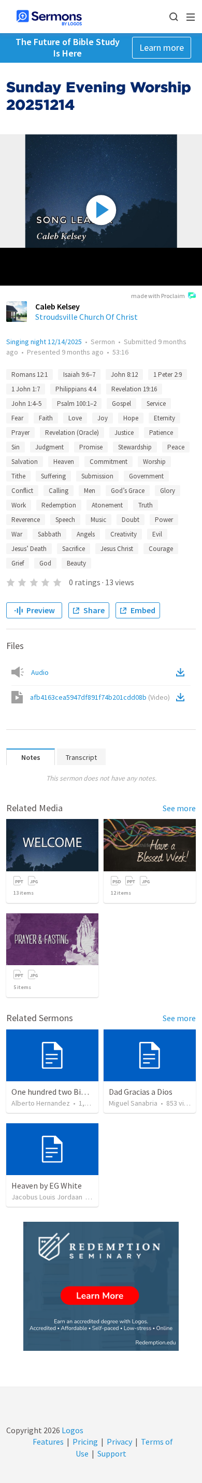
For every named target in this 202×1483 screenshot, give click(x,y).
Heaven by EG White (46, 1185)
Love (75, 418)
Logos (71, 1430)
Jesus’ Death (29, 548)
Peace (175, 447)
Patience (161, 432)
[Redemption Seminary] (101, 1286)
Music (98, 519)
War (16, 534)
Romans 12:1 (29, 374)
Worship (154, 461)
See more (179, 808)
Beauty (76, 563)
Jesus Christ (116, 548)
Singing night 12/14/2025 (44, 341)
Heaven (63, 461)
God (45, 563)
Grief (17, 563)
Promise (91, 447)
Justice (124, 432)
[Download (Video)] (182, 697)
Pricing (85, 1441)
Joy (102, 418)
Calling (58, 490)
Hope (130, 418)
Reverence (25, 519)
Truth (145, 505)
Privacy (119, 1441)
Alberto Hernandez (40, 1103)
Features (48, 1441)
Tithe (18, 476)
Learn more (161, 47)
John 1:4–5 (26, 403)
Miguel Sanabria (133, 1103)
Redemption (58, 505)
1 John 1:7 (25, 389)
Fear (17, 418)
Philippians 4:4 (75, 389)
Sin (15, 447)
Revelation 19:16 (134, 389)
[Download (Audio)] (182, 672)
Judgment (49, 447)
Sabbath (49, 534)
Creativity (123, 534)
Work (18, 505)
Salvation (24, 461)
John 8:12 (124, 374)
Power (164, 519)
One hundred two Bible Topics (64, 1091)
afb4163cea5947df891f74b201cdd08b (100, 697)
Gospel (121, 403)
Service (156, 403)
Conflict (22, 490)
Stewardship (135, 447)
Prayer (20, 432)
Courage (161, 548)
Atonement (107, 505)
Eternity (164, 418)
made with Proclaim (158, 296)
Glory (167, 490)
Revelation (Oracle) (72, 432)
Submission (97, 476)
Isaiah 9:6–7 (79, 374)
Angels (86, 534)
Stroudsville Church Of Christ (86, 317)
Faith (46, 418)
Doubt (130, 519)
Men (89, 490)
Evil (157, 534)
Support (111, 1453)
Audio (40, 672)
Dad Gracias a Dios (140, 1091)
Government (146, 476)
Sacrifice (73, 548)
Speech (65, 519)
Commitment (108, 461)
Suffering (53, 476)
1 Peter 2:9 (167, 374)
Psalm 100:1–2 (76, 403)
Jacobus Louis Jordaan (46, 1197)
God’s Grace (128, 490)
